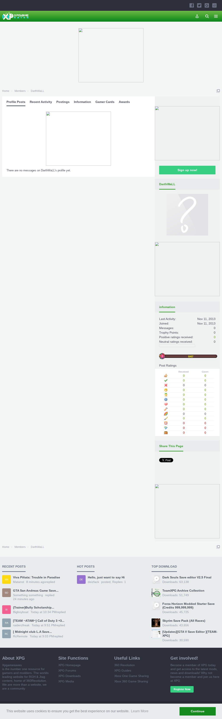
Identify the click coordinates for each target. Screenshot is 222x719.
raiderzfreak (21, 625)
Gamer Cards (104, 102)
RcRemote (20, 636)
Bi (6, 609)
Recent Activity (41, 102)
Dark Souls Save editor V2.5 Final (186, 577)
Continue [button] (197, 711)
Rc (6, 634)
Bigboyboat (20, 612)
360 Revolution (124, 665)
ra (6, 623)
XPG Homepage (69, 665)
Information (82, 102)
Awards (124, 102)
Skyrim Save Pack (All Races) (183, 620)
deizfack (93, 582)
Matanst (18, 582)
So (6, 592)
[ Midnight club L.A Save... (32, 631)
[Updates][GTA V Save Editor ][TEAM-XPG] (189, 633)
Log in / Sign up (197, 16)
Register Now (182, 689)
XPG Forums (67, 670)
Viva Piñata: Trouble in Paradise (36, 577)
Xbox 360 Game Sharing (131, 681)
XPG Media (66, 681)
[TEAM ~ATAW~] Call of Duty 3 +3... (38, 620)
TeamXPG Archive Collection (183, 590)
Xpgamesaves (12, 665)
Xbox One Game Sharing (131, 676)
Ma (6, 579)
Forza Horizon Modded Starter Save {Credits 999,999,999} (188, 605)
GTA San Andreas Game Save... (36, 590)
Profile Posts (16, 102)
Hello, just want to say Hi (106, 577)
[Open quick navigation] (218, 91)
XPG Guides (122, 670)
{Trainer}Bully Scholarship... (33, 607)
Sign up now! (187, 170)
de (81, 579)
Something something (28, 595)
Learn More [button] (140, 711)
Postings (63, 102)
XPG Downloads (69, 676)
